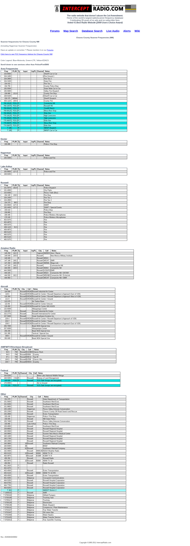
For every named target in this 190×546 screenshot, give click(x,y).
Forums (55, 31)
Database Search (92, 31)
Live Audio (112, 31)
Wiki (137, 31)
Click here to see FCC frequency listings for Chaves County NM (26, 54)
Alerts (127, 31)
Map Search (70, 31)
